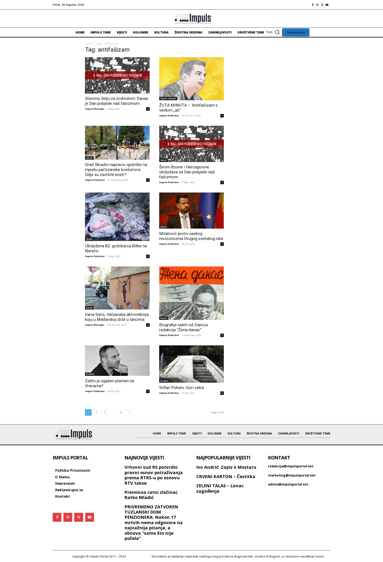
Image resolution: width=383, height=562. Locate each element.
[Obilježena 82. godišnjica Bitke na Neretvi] (117, 217)
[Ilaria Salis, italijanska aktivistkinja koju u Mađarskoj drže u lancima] (117, 287)
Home (88, 43)
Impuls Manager (94, 108)
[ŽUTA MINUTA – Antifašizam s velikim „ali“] (191, 78)
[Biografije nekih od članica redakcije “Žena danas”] (191, 293)
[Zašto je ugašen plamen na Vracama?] (117, 360)
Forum (89, 157)
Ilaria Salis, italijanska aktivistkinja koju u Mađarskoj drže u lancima (117, 317)
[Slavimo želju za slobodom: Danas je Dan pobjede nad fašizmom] (117, 75)
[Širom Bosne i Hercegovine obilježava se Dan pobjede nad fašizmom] (191, 144)
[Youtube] (327, 4)
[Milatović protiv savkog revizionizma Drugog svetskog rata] (191, 211)
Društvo (90, 374)
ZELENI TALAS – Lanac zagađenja (220, 488)
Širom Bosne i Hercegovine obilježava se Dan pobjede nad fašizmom (187, 172)
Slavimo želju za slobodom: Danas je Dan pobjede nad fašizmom (116, 101)
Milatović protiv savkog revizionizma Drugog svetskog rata (191, 236)
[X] (322, 4)
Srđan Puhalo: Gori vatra (181, 387)
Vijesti (89, 91)
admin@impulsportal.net (288, 484)
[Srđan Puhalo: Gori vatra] (191, 364)
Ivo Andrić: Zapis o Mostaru (226, 467)
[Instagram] (317, 4)
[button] (274, 32)
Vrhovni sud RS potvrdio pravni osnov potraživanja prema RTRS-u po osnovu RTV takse (153, 475)
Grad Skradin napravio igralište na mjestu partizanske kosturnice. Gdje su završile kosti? (116, 169)
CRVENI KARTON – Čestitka (225, 476)
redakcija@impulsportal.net (290, 466)
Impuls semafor (168, 98)
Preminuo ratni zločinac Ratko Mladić (151, 494)
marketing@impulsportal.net (292, 475)
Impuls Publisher (169, 115)
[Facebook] (312, 4)
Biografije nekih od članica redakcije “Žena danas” (183, 327)
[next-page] (129, 412)
